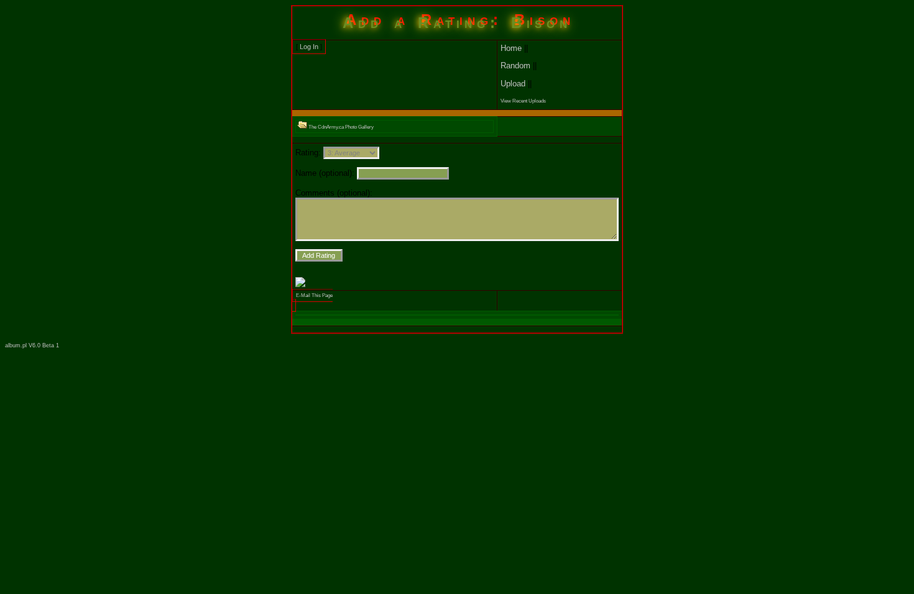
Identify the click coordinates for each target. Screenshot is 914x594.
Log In (309, 46)
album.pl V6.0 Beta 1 (32, 345)
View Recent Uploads (523, 101)
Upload (513, 83)
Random (515, 65)
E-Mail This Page (314, 295)
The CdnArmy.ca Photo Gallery (340, 127)
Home (511, 48)
